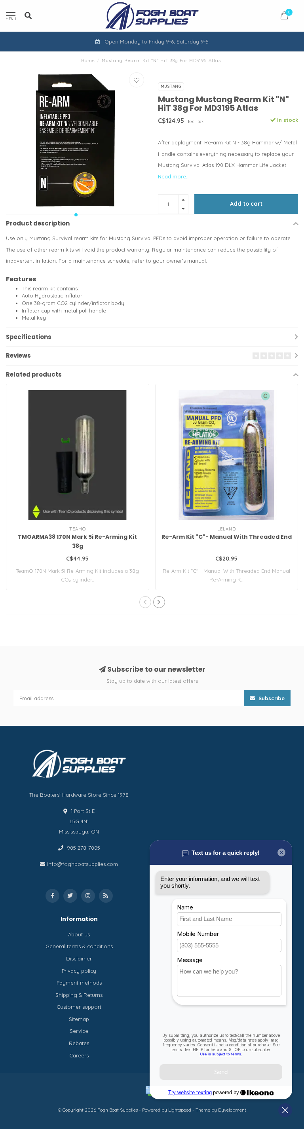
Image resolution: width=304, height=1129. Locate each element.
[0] (284, 17)
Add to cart (246, 203)
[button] (76, 214)
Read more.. (173, 176)
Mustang (171, 86)
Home (88, 60)
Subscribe (271, 698)
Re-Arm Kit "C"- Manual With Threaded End (227, 537)
